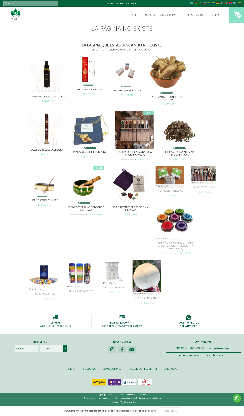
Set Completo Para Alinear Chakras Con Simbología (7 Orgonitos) (175, 246)
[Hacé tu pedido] (188, 317)
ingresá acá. (132, 398)
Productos (148, 15)
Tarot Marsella (45, 293)
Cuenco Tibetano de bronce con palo (86, 208)
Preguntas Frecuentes (193, 15)
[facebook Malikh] (122, 349)
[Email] (132, 349)
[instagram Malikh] (112, 349)
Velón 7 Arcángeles (81, 291)
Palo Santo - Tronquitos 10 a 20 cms (168, 98)
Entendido (171, 410)
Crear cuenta (116, 3)
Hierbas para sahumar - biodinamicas (180, 153)
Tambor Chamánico (147, 298)
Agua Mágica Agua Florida (48, 96)
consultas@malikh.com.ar (219, 348)
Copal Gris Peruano (171, 190)
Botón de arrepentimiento (150, 398)
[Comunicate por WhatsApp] (237, 398)
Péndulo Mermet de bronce (90, 151)
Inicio (134, 15)
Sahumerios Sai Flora (89, 89)
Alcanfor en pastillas (127, 90)
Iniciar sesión (130, 3)
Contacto (216, 15)
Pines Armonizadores (44, 200)
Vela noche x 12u (114, 287)
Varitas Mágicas (204, 187)
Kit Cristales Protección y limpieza (130, 208)
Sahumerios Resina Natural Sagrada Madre (135, 153)
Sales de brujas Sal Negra (47, 149)
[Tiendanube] (122, 403)
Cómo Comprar (168, 15)
